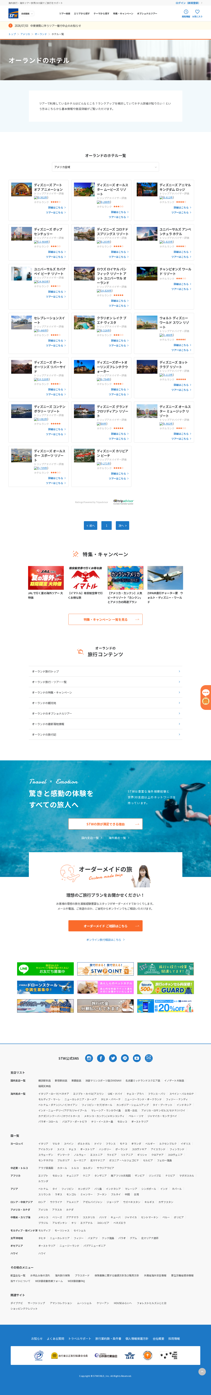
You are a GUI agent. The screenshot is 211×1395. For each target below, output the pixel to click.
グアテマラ (72, 1217)
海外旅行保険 (62, 1275)
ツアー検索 (64, 13)
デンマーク (63, 1154)
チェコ (72, 1149)
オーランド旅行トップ (45, 671)
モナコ (123, 1143)
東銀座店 (76, 1080)
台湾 (136, 1194)
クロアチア (157, 1154)
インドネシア (184, 1104)
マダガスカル (186, 1175)
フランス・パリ (156, 1093)
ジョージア (113, 1202)
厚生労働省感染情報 (182, 1275)
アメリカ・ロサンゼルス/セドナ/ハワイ (163, 1110)
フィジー (79, 1238)
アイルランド (45, 1149)
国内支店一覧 (90, 838)
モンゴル (71, 1194)
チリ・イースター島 (102, 1121)
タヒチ (42, 1238)
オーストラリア (139, 1121)
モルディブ (44, 1230)
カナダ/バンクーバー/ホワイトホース (59, 1116)
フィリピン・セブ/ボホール (97, 1104)
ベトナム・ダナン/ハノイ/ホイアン (57, 1104)
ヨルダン (88, 1168)
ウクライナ (56, 1202)
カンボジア (84, 1188)
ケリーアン (103, 1303)
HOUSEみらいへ (123, 1303)
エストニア (96, 1154)
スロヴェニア (175, 1154)
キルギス (149, 1202)
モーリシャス (62, 1230)
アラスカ (57, 1209)
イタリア (43, 1143)
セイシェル (80, 1230)
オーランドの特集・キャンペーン (52, 692)
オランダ (136, 1143)
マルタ (56, 1143)
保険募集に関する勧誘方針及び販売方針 (117, 1275)
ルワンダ (43, 1181)
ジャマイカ (131, 1217)
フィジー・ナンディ (177, 1099)
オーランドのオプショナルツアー (52, 713)
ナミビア (170, 1175)
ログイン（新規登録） (188, 3)
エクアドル (86, 1222)
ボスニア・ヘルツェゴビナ (124, 1160)
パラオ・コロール (48, 1121)
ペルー (166, 1217)
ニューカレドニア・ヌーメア (80, 1099)
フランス (111, 1143)
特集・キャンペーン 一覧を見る (106, 619)
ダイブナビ (17, 1303)
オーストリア (87, 1149)
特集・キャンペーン (123, 13)
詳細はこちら (55, 207)
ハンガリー (105, 1149)
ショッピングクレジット (24, 1308)
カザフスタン (165, 1202)
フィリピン (67, 1188)
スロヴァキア (139, 1149)
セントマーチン (149, 1217)
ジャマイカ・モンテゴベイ (162, 1116)
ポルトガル (84, 1143)
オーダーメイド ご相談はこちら (106, 926)
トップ (12, 34)
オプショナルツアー (147, 13)
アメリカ (25, 34)
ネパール (177, 1188)
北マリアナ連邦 (149, 1238)
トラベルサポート (79, 1338)
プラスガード (82, 1275)
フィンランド (177, 1149)
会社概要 (158, 1338)
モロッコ (122, 1121)
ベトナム (43, 1188)
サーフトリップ (36, 1303)
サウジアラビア (105, 1168)
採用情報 (174, 1338)
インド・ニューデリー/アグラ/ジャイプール (62, 1110)
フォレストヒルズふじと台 (151, 1303)
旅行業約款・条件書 (108, 1338)
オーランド (41, 34)
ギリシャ (142, 1154)
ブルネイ (116, 1194)
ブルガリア (63, 1160)
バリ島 (98, 1188)
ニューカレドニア (60, 1238)
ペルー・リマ (136, 1116)
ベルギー (150, 1143)
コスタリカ (89, 1217)
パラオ (122, 1238)
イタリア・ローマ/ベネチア (53, 1093)
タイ (54, 1188)
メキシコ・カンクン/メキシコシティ (104, 1116)
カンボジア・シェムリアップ (132, 1104)
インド (164, 1188)
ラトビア (112, 1154)
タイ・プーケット (162, 1104)
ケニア (86, 1175)
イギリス (186, 1143)
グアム (133, 1238)
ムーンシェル (84, 1303)
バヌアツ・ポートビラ (74, 1121)
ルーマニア (80, 1160)
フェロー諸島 (164, 1160)
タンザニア (100, 1175)
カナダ (70, 1209)
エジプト (43, 1175)
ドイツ (98, 1143)
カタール (62, 1168)
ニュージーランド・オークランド (143, 1099)
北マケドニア (97, 1160)
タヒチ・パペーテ (111, 1099)
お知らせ (37, 1338)
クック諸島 (108, 1238)
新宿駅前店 (61, 1080)
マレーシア (131, 1188)
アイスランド (158, 1149)
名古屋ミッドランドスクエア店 (142, 1080)
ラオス (58, 1194)
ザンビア (140, 1175)
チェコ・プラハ (135, 1093)
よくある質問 (55, 1338)
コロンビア (103, 1222)
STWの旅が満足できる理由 (106, 824)
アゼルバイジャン (92, 1202)
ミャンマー (86, 1194)
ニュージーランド (69, 1245)
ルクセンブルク (168, 1143)
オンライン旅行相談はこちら (103, 940)
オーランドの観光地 (44, 703)
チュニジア (72, 1175)
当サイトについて (20, 1281)
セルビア (148, 1160)
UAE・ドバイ (115, 1093)
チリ (73, 1222)
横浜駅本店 (44, 1080)
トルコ (75, 1168)
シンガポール (148, 1188)
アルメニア (72, 1202)
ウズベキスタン (131, 1202)
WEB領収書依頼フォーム (49, 1281)
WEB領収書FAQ (76, 1281)
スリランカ (44, 1194)
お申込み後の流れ (40, 1275)
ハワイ (42, 1253)
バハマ (103, 1217)
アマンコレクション (61, 1303)
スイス (60, 1149)
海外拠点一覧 (117, 838)
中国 (127, 1194)
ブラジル (43, 1222)
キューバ (116, 1217)
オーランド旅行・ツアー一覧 (49, 682)
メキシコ (43, 1217)
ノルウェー (80, 1154)
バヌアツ (93, 1238)
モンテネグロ (45, 1160)
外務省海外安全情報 (155, 1275)
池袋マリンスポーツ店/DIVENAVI (103, 1080)
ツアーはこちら (54, 212)
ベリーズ (57, 1217)
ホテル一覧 (105, 155)
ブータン (102, 1194)
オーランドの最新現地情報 (48, 724)
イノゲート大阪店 (174, 1080)
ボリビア (179, 1217)
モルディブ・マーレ (49, 1099)
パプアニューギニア (94, 1245)
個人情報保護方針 (137, 1338)
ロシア (42, 1202)
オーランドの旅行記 (44, 734)
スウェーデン (45, 1154)
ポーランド (121, 1149)
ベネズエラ (119, 1222)
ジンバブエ (155, 1175)
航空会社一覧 (18, 1275)
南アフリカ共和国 (121, 1175)
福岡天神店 (44, 1086)
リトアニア (127, 1154)
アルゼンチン (59, 1222)
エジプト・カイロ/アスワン (88, 1093)
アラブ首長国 (45, 1168)
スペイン (69, 1143)
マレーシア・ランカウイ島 (106, 1110)
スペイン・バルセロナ (181, 1093)
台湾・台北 (131, 1110)
